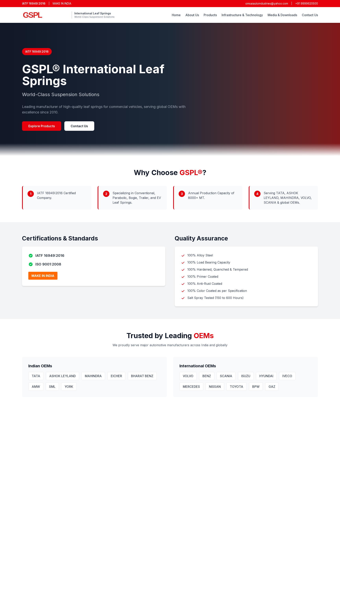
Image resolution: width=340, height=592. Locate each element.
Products (210, 15)
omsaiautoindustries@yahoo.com (266, 3)
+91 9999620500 (306, 3)
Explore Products (41, 126)
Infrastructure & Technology (242, 15)
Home (176, 15)
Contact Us (310, 15)
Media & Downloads (282, 15)
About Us (192, 15)
